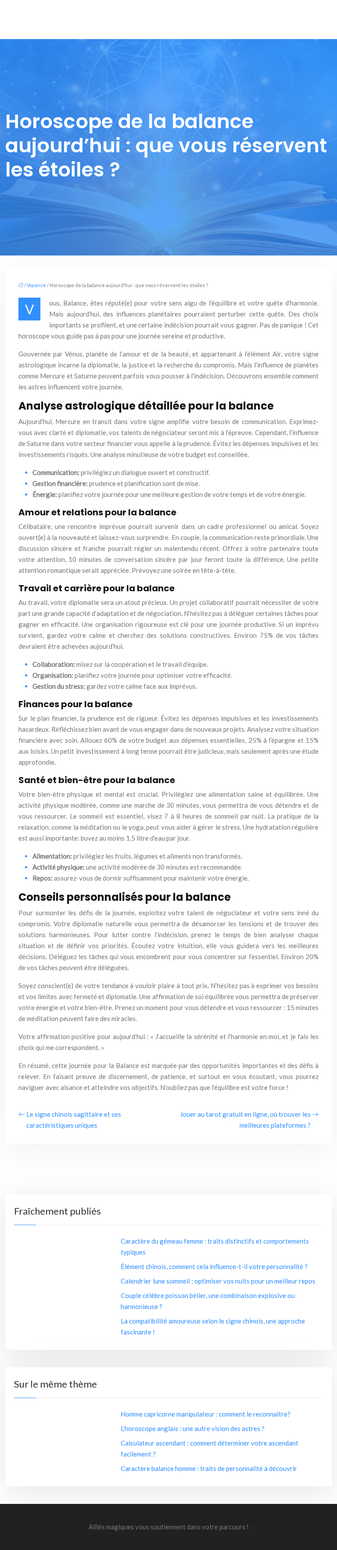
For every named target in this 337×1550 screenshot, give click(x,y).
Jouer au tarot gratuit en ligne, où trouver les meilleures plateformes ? (245, 1119)
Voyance (36, 285)
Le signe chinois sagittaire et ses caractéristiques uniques (73, 1119)
